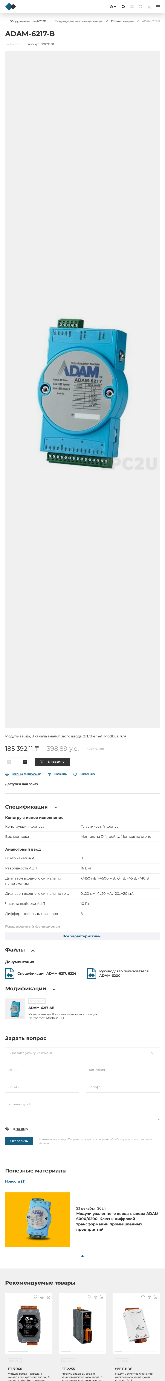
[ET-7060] (29, 1325)
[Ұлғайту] (25, 762)
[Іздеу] (123, 6)
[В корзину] (48, 1297)
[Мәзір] (158, 6)
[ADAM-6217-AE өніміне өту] (15, 1008)
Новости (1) (15, 1181)
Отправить (19, 1141)
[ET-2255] (82, 1325)
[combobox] (82, 1053)
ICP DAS (14, 1360)
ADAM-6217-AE (41, 1008)
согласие (99, 1139)
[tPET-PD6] (136, 1325)
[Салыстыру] (41, 1297)
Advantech (37, 1001)
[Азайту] (9, 762)
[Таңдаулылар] (35, 1297)
